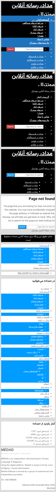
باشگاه (46, 384)
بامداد (41, 362)
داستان (40, 368)
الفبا (41, 330)
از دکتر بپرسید (32, 352)
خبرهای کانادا (38, 26)
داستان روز (45, 288)
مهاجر (41, 323)
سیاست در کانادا (42, 311)
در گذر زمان (44, 393)
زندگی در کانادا (43, 320)
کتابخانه (40, 365)
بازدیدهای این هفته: (40, 437)
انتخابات (40, 314)
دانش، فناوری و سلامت (40, 346)
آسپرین (40, 349)
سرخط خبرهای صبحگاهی (32, 23)
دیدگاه (46, 397)
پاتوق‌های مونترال (36, 339)
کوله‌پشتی (39, 342)
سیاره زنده (45, 387)
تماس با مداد (43, 39)
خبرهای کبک (38, 29)
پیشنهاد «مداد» (37, 336)
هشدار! (40, 36)
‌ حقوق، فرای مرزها (36, 327)
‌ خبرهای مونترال (36, 32)
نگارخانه (40, 374)
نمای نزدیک (38, 304)
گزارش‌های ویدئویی (41, 412)
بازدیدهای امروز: (42, 431)
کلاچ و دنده (38, 355)
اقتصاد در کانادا (43, 317)
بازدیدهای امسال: (42, 444)
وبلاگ (41, 403)
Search (11, 49)
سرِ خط (40, 400)
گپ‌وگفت (45, 406)
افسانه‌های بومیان (30, 371)
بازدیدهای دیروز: (42, 434)
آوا (42, 377)
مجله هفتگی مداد (42, 409)
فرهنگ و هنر (44, 358)
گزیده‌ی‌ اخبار (43, 19)
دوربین (40, 381)
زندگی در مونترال (42, 333)
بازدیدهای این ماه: (41, 441)
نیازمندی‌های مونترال (39, 42)
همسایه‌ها (39, 390)
